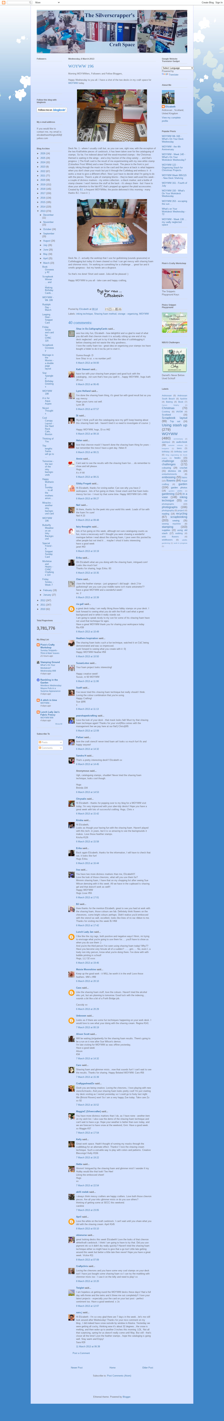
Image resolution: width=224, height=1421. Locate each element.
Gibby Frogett (84, 483)
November (48, 222)
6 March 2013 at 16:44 (87, 863)
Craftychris (82, 1266)
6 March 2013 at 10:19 (87, 551)
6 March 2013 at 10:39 (87, 597)
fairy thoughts (83, 526)
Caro (78, 1065)
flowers (170, 480)
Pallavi (79, 737)
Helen (79, 440)
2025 (43, 158)
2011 (43, 604)
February (48, 590)
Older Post (147, 1367)
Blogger (126, 1397)
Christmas (168, 408)
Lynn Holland (83, 391)
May (45, 254)
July (45, 245)
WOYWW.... (45, 703)
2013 (43, 211)
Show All (58, 724)
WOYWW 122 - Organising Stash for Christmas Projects (172, 167)
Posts (44, 742)
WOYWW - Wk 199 (47, 298)
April (78, 1216)
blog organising (172, 455)
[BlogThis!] (110, 309)
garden (182, 484)
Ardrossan (167, 395)
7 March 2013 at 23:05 (87, 1210)
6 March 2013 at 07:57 (87, 409)
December (48, 215)
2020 (43, 180)
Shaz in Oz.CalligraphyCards (91, 328)
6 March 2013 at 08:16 (87, 433)
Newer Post (77, 1367)
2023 (43, 166)
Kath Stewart (83, 369)
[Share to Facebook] (116, 309)
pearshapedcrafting (86, 715)
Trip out (175, 421)
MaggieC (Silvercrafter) (88, 1111)
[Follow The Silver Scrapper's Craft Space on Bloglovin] (52, 111)
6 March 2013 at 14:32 (87, 749)
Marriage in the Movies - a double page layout (48, 362)
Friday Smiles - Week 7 (47, 582)
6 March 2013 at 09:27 (87, 498)
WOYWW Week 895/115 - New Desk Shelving (174, 176)
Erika (79, 557)
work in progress (180, 543)
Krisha (79, 820)
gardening (168, 493)
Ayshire (183, 399)
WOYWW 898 (46, 717)
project (181, 510)
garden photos (179, 487)
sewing (175, 520)
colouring (166, 468)
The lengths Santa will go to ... (48, 451)
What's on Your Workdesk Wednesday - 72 (174, 211)
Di (77, 415)
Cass (78, 987)
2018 (43, 189)
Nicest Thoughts (47, 411)
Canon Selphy (170, 405)
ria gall (80, 604)
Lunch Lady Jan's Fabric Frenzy (49, 713)
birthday (166, 451)
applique (166, 442)
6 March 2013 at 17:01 (87, 897)
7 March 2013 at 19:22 (87, 1157)
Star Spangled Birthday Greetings (48, 380)
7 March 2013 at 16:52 (87, 1104)
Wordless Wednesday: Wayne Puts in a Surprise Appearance (51, 688)
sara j (79, 1312)
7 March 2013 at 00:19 (87, 1027)
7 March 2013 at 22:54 (87, 1185)
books (177, 458)
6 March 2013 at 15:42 (87, 813)
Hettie (79, 1164)
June (46, 249)
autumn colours (175, 445)
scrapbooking (178, 516)
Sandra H (81, 755)
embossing (169, 477)
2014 (43, 206)
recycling (181, 513)
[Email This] (106, 309)
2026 (43, 153)
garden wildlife (176, 491)
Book (180, 402)
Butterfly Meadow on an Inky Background (47, 532)
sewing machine (171, 524)
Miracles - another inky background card (48, 508)
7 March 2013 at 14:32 (87, 1058)
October (47, 229)
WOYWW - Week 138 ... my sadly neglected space (174, 222)
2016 (43, 197)
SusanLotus (82, 663)
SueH (79, 687)
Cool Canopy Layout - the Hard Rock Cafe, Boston (48, 426)
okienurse (81, 1235)
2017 (43, 193)
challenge (168, 461)
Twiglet (80, 1288)
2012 (43, 600)
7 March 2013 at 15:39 (87, 1077)
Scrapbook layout (174, 417)
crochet (183, 468)
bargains (165, 448)
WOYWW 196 (47, 519)
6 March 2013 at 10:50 (87, 656)
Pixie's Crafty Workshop (47, 646)
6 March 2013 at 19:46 (87, 962)
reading (165, 513)
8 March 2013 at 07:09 (87, 1259)
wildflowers (167, 540)
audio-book (181, 442)
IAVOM (179, 411)
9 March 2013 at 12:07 (87, 1306)
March (46, 263)
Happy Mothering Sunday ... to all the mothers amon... (48, 489)
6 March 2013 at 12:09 (87, 730)
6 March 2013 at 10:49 (87, 631)
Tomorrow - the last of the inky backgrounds (48, 468)
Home (112, 1367)
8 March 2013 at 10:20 (87, 1281)
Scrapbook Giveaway (48, 348)
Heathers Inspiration (87, 638)
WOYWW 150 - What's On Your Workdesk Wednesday (173, 193)
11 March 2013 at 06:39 (88, 1346)
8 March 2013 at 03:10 (87, 1228)
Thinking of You (48, 440)
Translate (173, 74)
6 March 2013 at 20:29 (87, 1009)
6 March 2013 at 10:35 (87, 572)
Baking (169, 402)
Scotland (166, 414)
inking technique (84, 313)
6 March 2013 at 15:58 (87, 841)
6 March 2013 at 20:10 (87, 981)
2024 (43, 162)
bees (179, 448)
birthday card (180, 451)
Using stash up (174, 425)
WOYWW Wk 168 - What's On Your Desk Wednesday (173, 139)
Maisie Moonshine (86, 969)
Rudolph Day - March (46, 307)
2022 (43, 171)
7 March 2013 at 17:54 (87, 1132)
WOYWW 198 (47, 392)
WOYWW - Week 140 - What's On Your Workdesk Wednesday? (174, 157)
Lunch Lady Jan (84, 932)
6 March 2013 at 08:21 (87, 452)
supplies (166, 530)
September (48, 233)
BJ (81, 189)
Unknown (81, 1015)
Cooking (166, 411)
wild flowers (170, 536)
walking (179, 533)
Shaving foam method (105, 313)
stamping (167, 526)
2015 (43, 202)
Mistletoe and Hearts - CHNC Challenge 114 (48, 568)
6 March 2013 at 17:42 (87, 925)
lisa (78, 869)
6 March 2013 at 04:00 (87, 363)
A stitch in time (48, 700)
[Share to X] (113, 309)
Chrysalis (81, 798)
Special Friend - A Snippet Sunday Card (47, 550)
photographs (169, 507)
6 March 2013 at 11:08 (87, 681)
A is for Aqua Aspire (46, 401)
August (47, 240)
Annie (79, 458)
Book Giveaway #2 (48, 269)
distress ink (174, 471)
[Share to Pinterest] (120, 309)
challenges (169, 464)
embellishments (169, 474)
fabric (184, 477)
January (47, 594)
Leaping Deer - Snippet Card (47, 318)
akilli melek (82, 1192)
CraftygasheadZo (85, 1083)
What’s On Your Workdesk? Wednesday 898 (48, 668)
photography (168, 510)
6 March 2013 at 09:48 (87, 520)
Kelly (79, 1139)
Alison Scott (82, 1034)
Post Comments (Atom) (119, 1375)
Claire (79, 579)
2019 (43, 184)
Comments (47, 748)
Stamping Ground (50, 662)
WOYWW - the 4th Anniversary (171, 148)
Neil (78, 505)
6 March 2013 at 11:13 (87, 709)
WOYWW (73, 83)
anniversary (178, 439)
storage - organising (128, 313)
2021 (43, 175)
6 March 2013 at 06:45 (87, 384)
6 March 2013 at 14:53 (87, 792)
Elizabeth (170, 106)
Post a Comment (81, 1353)
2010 (43, 609)
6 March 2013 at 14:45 (87, 764)
